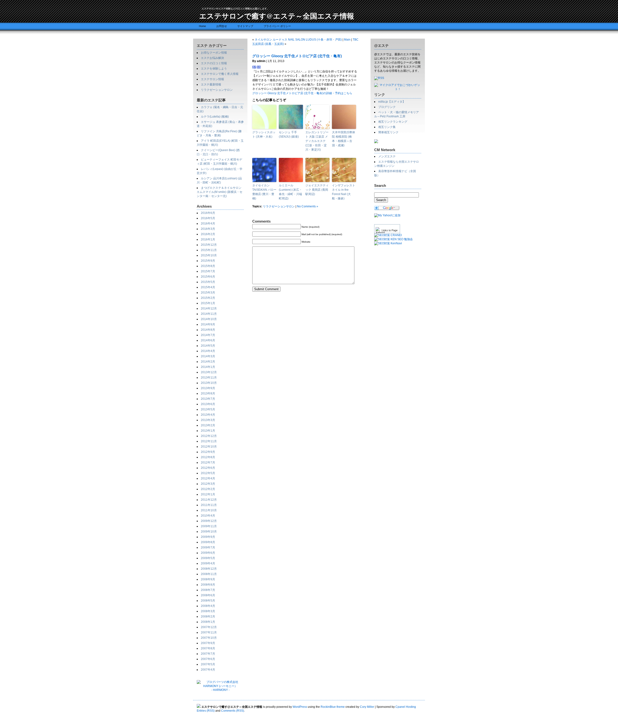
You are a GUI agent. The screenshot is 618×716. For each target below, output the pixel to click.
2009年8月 (208, 542)
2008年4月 (208, 606)
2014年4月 (208, 351)
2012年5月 (208, 473)
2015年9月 (208, 260)
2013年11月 (209, 377)
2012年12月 (209, 436)
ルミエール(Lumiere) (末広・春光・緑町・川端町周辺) (290, 192)
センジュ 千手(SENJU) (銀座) (289, 134)
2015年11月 (209, 250)
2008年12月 (209, 568)
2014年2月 (208, 361)
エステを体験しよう (214, 68)
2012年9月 (208, 452)
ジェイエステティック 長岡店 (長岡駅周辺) (317, 190)
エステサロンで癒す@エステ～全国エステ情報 (276, 15)
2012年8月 (208, 457)
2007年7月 (208, 653)
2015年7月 (208, 271)
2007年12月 (209, 627)
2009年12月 (209, 521)
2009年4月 (208, 563)
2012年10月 (209, 446)
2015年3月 (208, 292)
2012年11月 (209, 441)
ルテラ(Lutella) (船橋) (215, 116)
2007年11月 (209, 632)
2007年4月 (208, 669)
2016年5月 (208, 218)
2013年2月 (208, 425)
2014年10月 (209, 319)
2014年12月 (209, 308)
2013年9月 (208, 388)
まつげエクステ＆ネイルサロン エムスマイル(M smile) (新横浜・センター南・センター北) (219, 192)
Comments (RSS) (232, 710)
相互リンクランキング (392, 121)
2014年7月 (208, 335)
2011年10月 (209, 510)
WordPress (300, 707)
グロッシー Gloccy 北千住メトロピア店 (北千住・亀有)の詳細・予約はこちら (302, 93)
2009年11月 (209, 526)
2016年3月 (208, 229)
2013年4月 (208, 414)
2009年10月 (209, 531)
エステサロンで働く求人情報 (220, 74)
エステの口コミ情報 (214, 63)
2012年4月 (208, 478)
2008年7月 (208, 590)
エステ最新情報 (211, 84)
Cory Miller (367, 707)
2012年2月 (208, 489)
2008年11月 (209, 574)
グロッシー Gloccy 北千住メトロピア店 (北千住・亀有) (297, 56)
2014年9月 (208, 324)
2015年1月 (208, 303)
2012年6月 (208, 468)
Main (347, 39)
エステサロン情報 (212, 79)
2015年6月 (208, 276)
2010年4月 (208, 515)
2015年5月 (208, 282)
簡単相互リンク (388, 132)
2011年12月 (209, 499)
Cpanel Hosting (405, 707)
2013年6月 (208, 404)
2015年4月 (208, 287)
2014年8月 (208, 329)
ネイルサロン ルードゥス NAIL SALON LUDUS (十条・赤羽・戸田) (298, 39)
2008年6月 (208, 595)
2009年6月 (208, 553)
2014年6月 (208, 340)
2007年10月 (209, 637)
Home (202, 26)
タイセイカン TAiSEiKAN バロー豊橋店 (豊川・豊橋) (264, 192)
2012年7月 (208, 462)
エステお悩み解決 (212, 58)
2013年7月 (208, 398)
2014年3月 (208, 356)
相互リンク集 (387, 127)
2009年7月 (208, 547)
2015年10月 (209, 255)
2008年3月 (208, 611)
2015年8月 (208, 266)
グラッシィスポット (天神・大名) (263, 134)
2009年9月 (208, 537)
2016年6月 (208, 213)
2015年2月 (208, 298)
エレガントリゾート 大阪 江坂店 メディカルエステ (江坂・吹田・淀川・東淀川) (317, 141)
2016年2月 (208, 234)
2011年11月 (209, 505)
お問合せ (221, 26)
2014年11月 (209, 314)
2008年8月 (208, 584)
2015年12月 (209, 244)
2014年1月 (208, 367)
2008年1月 (208, 622)
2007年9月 (208, 643)
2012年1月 (208, 494)
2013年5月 (208, 409)
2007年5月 (208, 664)
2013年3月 (208, 420)
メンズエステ (387, 156)
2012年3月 (208, 483)
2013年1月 (208, 430)
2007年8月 (208, 648)
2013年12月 (209, 372)
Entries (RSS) (206, 710)
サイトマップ (245, 26)
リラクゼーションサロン (217, 89)
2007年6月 (208, 659)
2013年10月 (209, 383)
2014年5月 (208, 345)
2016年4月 (208, 223)
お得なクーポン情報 (214, 52)
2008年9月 (208, 579)
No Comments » (307, 206)
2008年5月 (208, 600)
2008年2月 (208, 616)
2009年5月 (208, 558)
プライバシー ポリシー (277, 26)
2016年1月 (208, 239)
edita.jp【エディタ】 (391, 101)
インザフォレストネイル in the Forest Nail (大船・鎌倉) (343, 192)
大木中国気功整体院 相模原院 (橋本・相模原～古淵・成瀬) (343, 139)
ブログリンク (387, 107)
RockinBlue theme (333, 707)
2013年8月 (208, 393)
